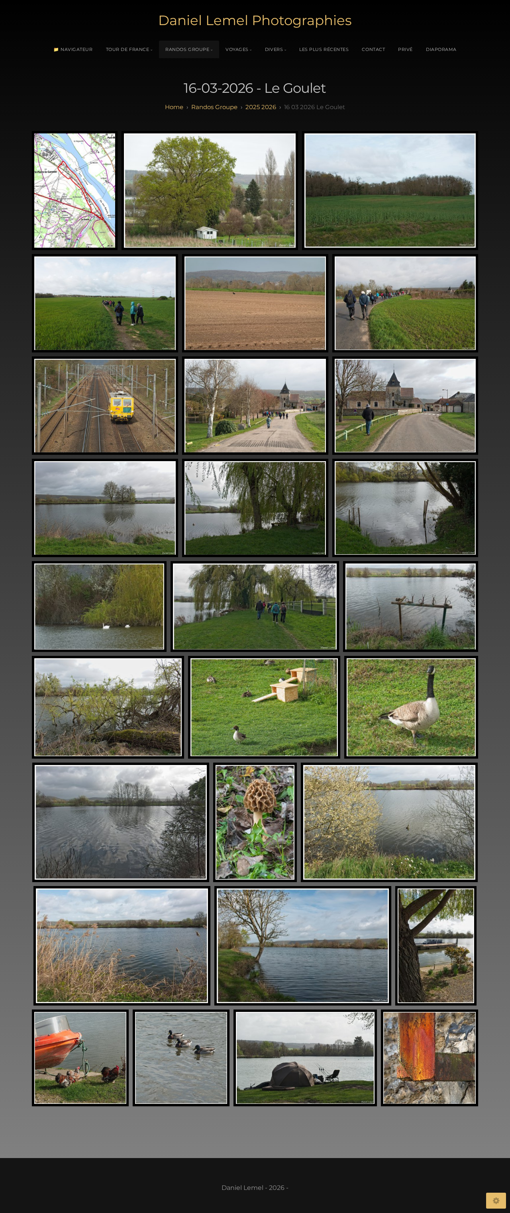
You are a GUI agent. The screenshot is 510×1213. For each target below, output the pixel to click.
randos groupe (214, 107)
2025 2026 (260, 107)
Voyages (237, 49)
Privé (405, 49)
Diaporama (441, 49)
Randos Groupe (187, 49)
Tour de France (127, 49)
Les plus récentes (324, 49)
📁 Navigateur (73, 49)
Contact (373, 49)
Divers (274, 49)
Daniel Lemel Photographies (255, 20)
